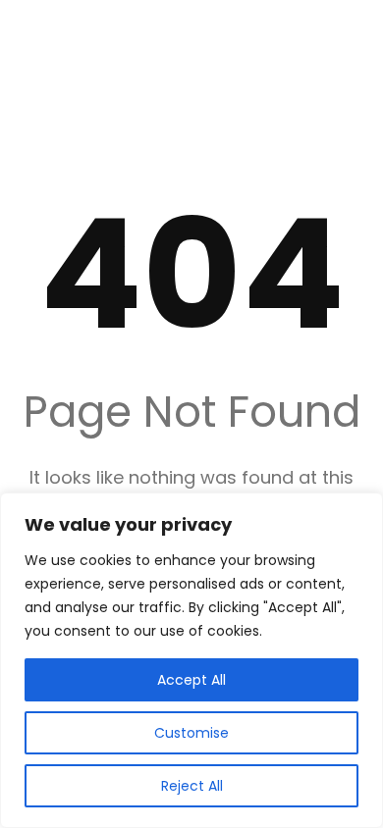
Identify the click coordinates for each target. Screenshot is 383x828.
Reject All (192, 786)
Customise (191, 733)
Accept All (191, 680)
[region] (191, 660)
